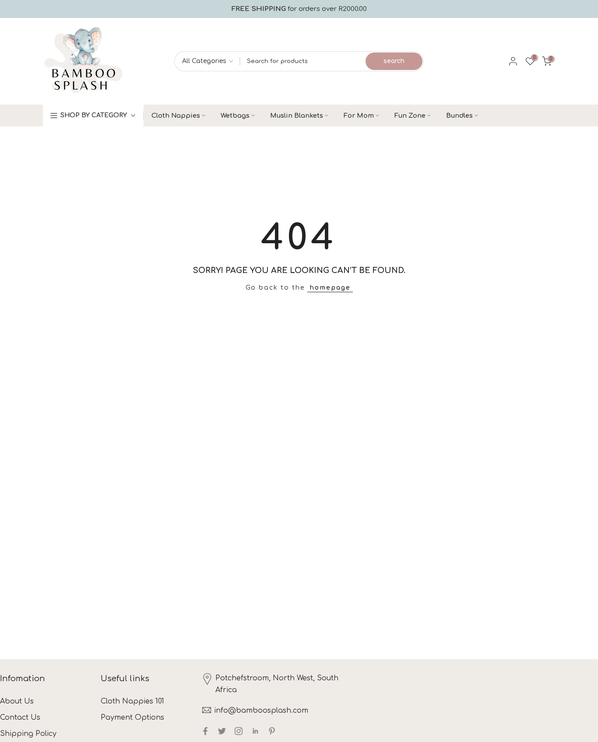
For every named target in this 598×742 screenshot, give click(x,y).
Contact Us (20, 717)
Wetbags (235, 115)
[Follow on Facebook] (205, 731)
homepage (330, 287)
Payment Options (132, 717)
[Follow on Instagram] (239, 731)
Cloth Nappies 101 (132, 701)
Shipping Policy (28, 734)
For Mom (359, 115)
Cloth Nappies (175, 115)
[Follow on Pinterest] (272, 731)
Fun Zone (410, 115)
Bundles (459, 115)
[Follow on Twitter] (222, 731)
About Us (17, 701)
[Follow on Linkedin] (255, 731)
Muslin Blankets (296, 115)
